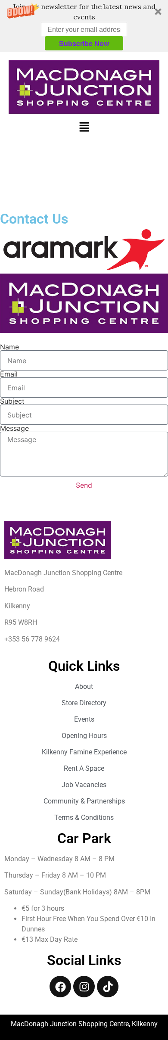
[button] (84, 26)
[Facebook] (60, 986)
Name (9, 346)
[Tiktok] (107, 986)
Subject (12, 401)
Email (9, 374)
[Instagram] (84, 986)
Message (14, 428)
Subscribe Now (84, 43)
